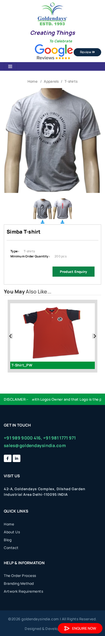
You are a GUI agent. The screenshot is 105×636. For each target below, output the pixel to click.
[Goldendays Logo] (52, 13)
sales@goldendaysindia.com (35, 445)
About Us (12, 531)
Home (32, 81)
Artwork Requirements (23, 591)
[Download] (42, 221)
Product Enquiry (73, 271)
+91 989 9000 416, (23, 438)
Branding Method (19, 583)
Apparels (51, 81)
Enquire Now (84, 628)
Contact (11, 547)
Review (86, 52)
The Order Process (20, 575)
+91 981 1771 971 (59, 438)
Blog (7, 539)
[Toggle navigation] (10, 66)
